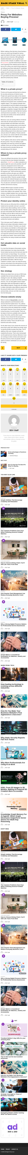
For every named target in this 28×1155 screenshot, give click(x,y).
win (24, 380)
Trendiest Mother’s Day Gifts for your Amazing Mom (13, 1038)
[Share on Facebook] (5, 29)
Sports (2, 528)
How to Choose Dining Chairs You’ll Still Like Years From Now (13, 563)
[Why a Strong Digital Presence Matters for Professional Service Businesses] (14, 611)
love (17, 394)
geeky (10, 394)
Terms (2, 1149)
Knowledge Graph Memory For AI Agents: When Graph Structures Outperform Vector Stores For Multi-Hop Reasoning (14, 817)
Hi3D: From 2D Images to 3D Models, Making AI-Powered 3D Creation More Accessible (14, 789)
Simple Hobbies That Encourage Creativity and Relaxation (11, 500)
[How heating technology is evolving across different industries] (14, 674)
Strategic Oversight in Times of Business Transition (11, 1094)
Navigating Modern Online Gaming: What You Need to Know (12, 1113)
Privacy (8, 1149)
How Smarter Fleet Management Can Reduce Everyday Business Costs (13, 594)
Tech (3, 12)
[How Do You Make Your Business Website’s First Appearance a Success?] (14, 701)
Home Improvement (5, 561)
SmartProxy (11, 162)
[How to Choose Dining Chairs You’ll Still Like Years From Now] (14, 550)
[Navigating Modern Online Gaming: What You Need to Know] (14, 1104)
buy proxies (5, 62)
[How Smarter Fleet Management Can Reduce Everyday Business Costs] (14, 580)
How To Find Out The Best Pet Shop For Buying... (17, 465)
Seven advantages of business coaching (17, 452)
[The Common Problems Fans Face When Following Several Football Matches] (14, 518)
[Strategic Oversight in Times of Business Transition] (14, 1086)
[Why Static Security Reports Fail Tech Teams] (14, 727)
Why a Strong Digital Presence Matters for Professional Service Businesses (13, 624)
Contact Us (14, 1149)
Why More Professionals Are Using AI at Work (13, 763)
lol (10, 380)
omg (17, 380)
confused (14, 409)
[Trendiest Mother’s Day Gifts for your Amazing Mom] (14, 1030)
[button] (26, 3)
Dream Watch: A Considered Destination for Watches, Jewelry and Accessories (13, 656)
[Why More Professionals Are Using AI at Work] (14, 752)
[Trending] (3, 508)
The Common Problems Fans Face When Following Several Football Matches (12, 532)
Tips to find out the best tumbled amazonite (11, 1057)
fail (3, 394)
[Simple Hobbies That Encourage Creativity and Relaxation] (14, 487)
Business (3, 591)
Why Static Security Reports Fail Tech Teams (13, 739)
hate (24, 394)
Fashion (3, 1007)
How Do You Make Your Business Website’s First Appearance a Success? (11, 713)
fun (4, 380)
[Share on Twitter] (16, 29)
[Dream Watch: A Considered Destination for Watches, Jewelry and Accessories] (14, 642)
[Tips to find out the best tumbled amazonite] (14, 1048)
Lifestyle (3, 498)
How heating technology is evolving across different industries (12, 686)
